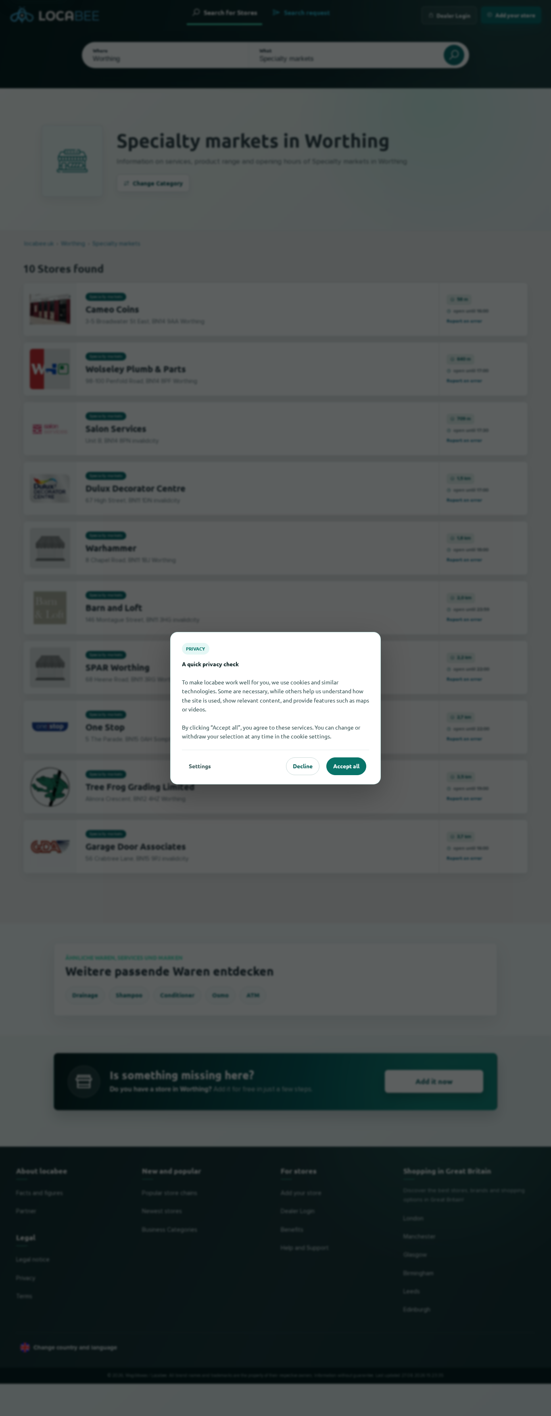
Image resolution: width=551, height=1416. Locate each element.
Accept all (346, 766)
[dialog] (275, 708)
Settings (200, 766)
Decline (303, 766)
